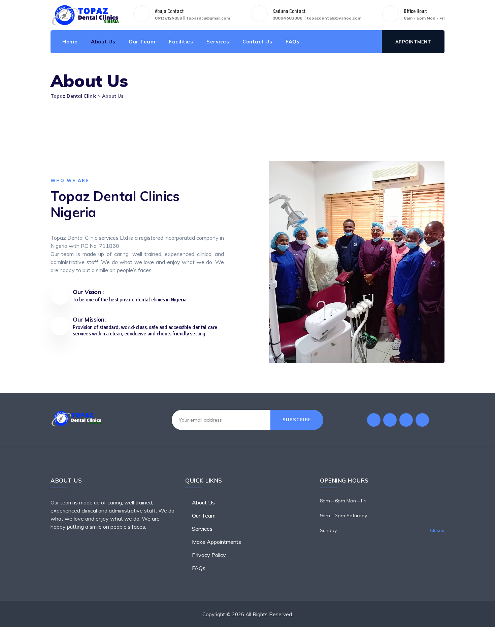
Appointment (413, 41)
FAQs (292, 41)
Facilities (181, 41)
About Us (103, 41)
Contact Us (257, 41)
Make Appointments (216, 541)
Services (217, 41)
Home (69, 41)
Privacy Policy (209, 555)
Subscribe (297, 419)
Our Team (142, 41)
